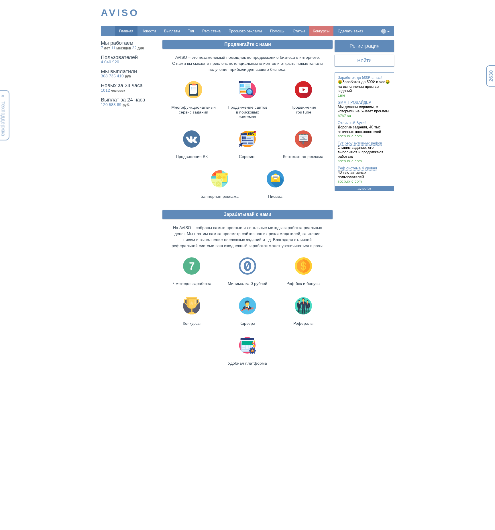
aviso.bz (365, 188)
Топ (191, 31)
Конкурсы (321, 31)
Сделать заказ (350, 31)
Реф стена (211, 31)
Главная (126, 31)
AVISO (120, 12)
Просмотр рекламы (245, 31)
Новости (149, 31)
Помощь (277, 31)
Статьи (299, 31)
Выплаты (172, 31)
